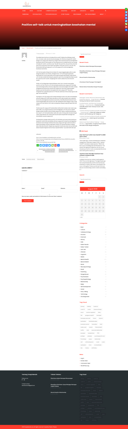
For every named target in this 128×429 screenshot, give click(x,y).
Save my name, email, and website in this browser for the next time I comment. (42, 196)
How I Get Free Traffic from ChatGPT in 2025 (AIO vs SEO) (92, 135)
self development (89, 342)
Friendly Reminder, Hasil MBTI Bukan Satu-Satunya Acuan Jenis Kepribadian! (92, 106)
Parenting (25, 14)
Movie (92, 11)
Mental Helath (85, 262)
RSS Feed (84, 131)
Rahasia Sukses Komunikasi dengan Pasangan (91, 86)
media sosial (83, 327)
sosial (103, 342)
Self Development (90, 14)
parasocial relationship (97, 330)
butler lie (96, 306)
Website (63, 188)
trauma (87, 348)
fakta (99, 312)
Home (24, 11)
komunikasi (94, 324)
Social (82, 289)
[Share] (126, 29)
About (102, 14)
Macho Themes (53, 427)
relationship (97, 339)
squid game (83, 345)
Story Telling (65, 14)
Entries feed (84, 361)
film (81, 315)
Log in (82, 358)
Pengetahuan (85, 274)
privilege (83, 336)
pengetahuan (91, 333)
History (73, 11)
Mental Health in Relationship (87, 77)
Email (43, 188)
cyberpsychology (97, 309)
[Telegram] (126, 12)
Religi (82, 284)
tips (81, 348)
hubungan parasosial (85, 318)
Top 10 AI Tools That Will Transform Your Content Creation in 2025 (91, 154)
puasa (90, 339)
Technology (84, 294)
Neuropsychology (86, 267)
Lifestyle (83, 252)
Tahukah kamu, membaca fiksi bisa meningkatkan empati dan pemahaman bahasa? (47, 150)
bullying (89, 306)
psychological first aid (100, 336)
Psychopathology (51, 14)
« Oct (81, 217)
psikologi (90, 336)
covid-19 (83, 309)
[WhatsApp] (126, 9)
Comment (24, 170)
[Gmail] (126, 26)
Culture (39, 11)
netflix (82, 330)
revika (23, 60)
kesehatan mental (31, 159)
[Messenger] (126, 15)
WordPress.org (85, 365)
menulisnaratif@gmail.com (28, 385)
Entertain (83, 237)
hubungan (99, 315)
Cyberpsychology (51, 11)
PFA (98, 333)
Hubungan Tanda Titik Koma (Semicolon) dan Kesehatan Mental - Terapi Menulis (92, 98)
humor (94, 318)
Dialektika (64, 11)
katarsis (101, 318)
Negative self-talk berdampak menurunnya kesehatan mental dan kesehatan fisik (66, 150)
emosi (82, 312)
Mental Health (40, 53)
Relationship (77, 14)
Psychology (83, 339)
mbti (101, 324)
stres (90, 345)
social (97, 342)
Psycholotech (37, 14)
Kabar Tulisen (85, 247)
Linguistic (83, 11)
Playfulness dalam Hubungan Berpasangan (90, 66)
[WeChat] (126, 24)
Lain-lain (83, 249)
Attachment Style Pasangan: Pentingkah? (90, 82)
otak (88, 330)
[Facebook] (126, 18)
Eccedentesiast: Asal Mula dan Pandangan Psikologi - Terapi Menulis (91, 104)
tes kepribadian (97, 345)
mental (90, 327)
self (81, 342)
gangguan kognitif (89, 315)
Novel (82, 269)
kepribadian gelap (93, 321)
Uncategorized (85, 296)
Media (82, 257)
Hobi (82, 242)
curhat (89, 309)
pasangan (83, 333)
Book (31, 11)
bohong (82, 306)
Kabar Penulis (85, 244)
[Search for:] (93, 54)
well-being (94, 348)
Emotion (83, 234)
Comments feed (85, 363)
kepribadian (83, 321)
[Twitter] (126, 21)
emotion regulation (90, 312)
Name (23, 188)
